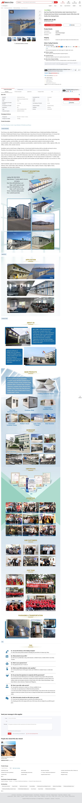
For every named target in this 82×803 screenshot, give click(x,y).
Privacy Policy (57, 798)
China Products (19, 794)
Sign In (46, 84)
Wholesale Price (42, 794)
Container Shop (3, 774)
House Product (14, 786)
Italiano (35, 796)
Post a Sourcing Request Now (32, 733)
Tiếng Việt (66, 796)
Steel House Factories (23, 786)
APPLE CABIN (23, 770)
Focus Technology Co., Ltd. (34, 798)
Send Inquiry (53, 25)
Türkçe (63, 796)
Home (2, 7)
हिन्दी (56, 796)
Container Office (24, 774)
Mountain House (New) (45, 770)
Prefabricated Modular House (68, 786)
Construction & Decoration (8, 7)
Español (18, 796)
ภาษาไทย (59, 796)
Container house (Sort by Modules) (7, 772)
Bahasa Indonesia (72, 796)
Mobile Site (65, 794)
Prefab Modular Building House (23, 788)
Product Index (60, 794)
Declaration (52, 798)
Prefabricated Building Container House (9, 788)
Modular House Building (57, 786)
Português (22, 796)
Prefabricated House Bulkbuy (50, 788)
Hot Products (14, 794)
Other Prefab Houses (24, 7)
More (2, 790)
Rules (80, 5)
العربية (47, 796)
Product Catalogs (17, 768)
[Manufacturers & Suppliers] (7, 2)
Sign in (80, 2)
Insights (69, 794)
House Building (32, 786)
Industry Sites (48, 794)
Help (61, 5)
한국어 (50, 796)
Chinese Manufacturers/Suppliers (28, 794)
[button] (57, 92)
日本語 (53, 796)
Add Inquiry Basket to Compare (22, 43)
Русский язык (31, 796)
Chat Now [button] (73, 25)
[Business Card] (79, 94)
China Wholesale (36, 794)
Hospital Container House (45, 774)
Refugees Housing (64, 774)
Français (26, 796)
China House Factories (6, 786)
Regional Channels (54, 794)
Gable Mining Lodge (4, 770)
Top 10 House (33, 788)
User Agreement (47, 798)
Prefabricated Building (16, 7)
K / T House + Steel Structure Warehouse (48, 772)
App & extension (67, 5)
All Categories (5, 5)
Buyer (55, 5)
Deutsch (39, 796)
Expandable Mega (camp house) (26, 772)
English (15, 796)
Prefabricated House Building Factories (44, 786)
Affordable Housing (64, 772)
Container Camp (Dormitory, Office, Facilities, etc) (69, 770)
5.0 (67, 91)
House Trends (40, 788)
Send (9, 733)
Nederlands (43, 796)
